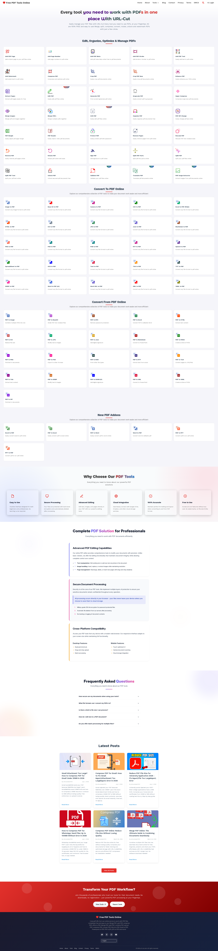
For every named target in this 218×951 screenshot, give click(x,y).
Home (139, 3)
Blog (164, 3)
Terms (188, 3)
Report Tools (117, 904)
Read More (65, 804)
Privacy (181, 3)
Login (211, 3)
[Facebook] (106, 934)
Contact (172, 3)
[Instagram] (111, 934)
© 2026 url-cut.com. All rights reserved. (147, 948)
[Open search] (203, 2)
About (147, 3)
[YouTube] (116, 934)
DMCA (196, 3)
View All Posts (109, 870)
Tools (154, 3)
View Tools (100, 904)
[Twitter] (102, 934)
